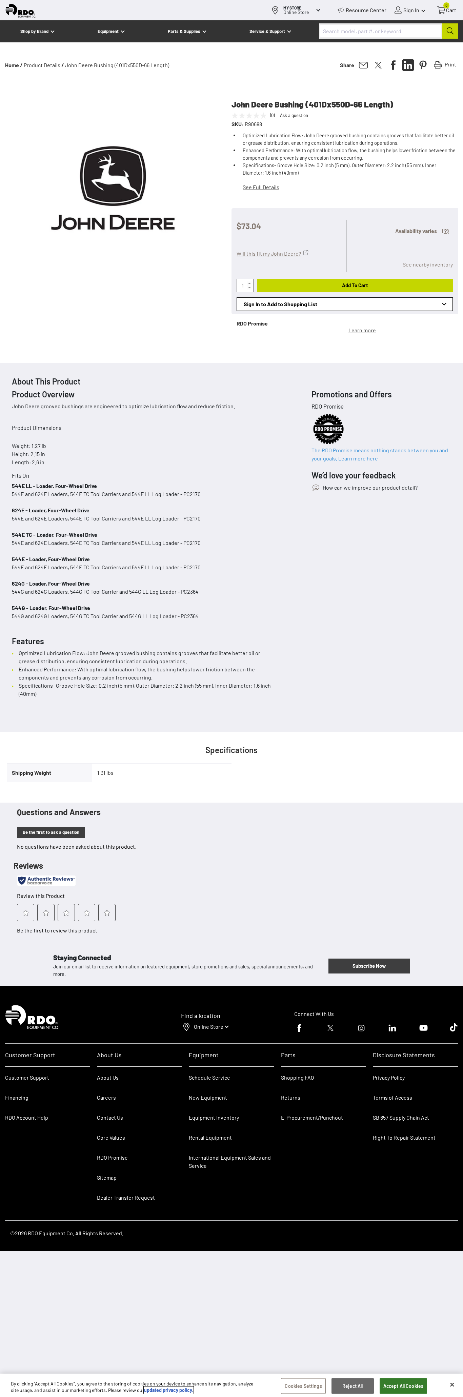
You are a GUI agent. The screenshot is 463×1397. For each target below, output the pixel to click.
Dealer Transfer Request (126, 1197)
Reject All (352, 1386)
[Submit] (450, 31)
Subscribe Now (369, 966)
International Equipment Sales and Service (230, 1161)
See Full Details (261, 187)
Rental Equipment (211, 1137)
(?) (445, 231)
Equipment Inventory (214, 1117)
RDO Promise (112, 1157)
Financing (16, 1097)
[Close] (452, 1384)
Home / (14, 65)
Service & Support (267, 31)
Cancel (31, 1355)
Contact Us (110, 1117)
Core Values (111, 1137)
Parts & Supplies (184, 31)
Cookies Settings (303, 1386)
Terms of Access (392, 1097)
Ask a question (294, 115)
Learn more (362, 330)
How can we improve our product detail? (370, 487)
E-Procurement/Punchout (312, 1117)
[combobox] (388, 31)
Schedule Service (209, 1077)
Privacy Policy (389, 1077)
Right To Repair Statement (404, 1137)
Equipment (108, 31)
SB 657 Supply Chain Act (401, 1117)
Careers (106, 1097)
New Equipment (208, 1097)
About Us (108, 1077)
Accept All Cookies (403, 1386)
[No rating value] (251, 115)
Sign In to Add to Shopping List (280, 304)
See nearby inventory (428, 264)
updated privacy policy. (168, 1390)
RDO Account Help (26, 1117)
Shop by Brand (34, 31)
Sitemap (107, 1177)
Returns (290, 1097)
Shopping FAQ (297, 1077)
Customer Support (27, 1077)
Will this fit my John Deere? (269, 253)
